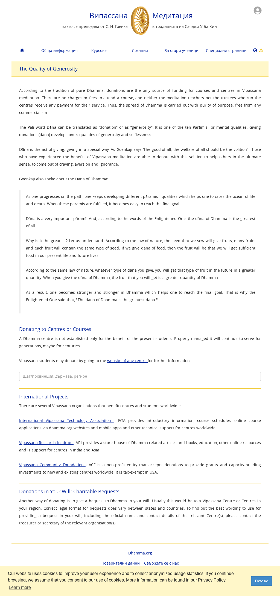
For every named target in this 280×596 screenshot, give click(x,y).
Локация (140, 50)
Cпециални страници (224, 50)
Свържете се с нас (161, 563)
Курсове (99, 50)
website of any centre (127, 360)
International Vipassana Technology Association (66, 420)
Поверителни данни (120, 563)
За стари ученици (182, 50)
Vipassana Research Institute (46, 442)
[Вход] (257, 10)
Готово (262, 581)
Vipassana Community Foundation (52, 464)
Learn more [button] (20, 587)
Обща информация (59, 50)
